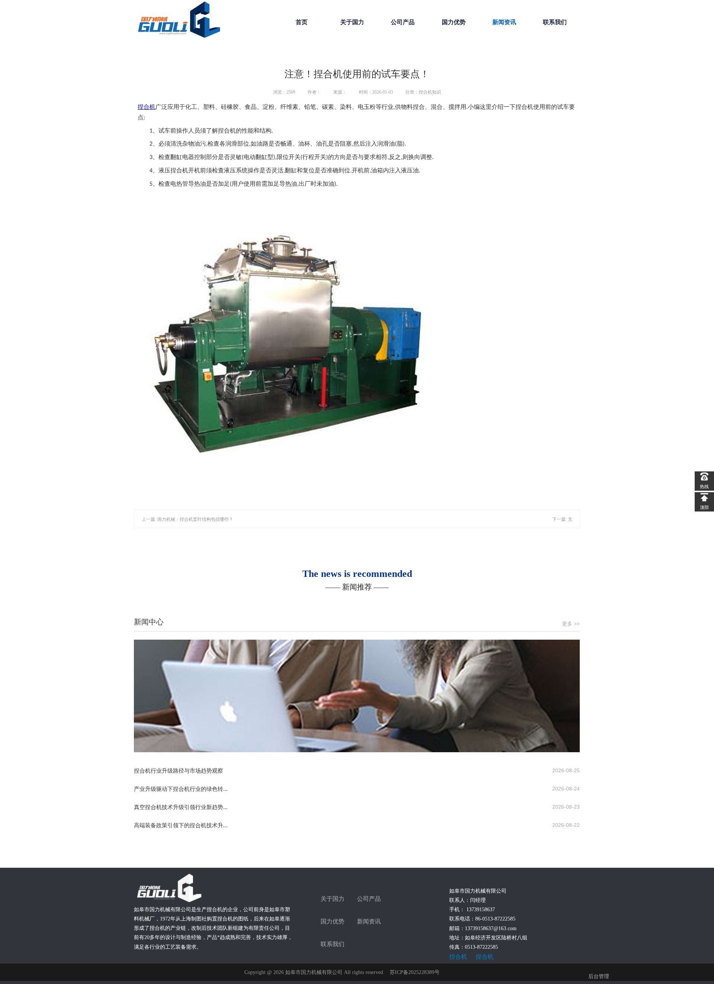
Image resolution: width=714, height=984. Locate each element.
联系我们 (555, 22)
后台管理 (598, 976)
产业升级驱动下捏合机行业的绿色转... (181, 789)
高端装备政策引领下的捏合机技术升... (181, 825)
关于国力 (352, 22)
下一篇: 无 (562, 519)
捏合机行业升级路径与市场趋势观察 (178, 770)
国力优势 (454, 22)
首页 (302, 22)
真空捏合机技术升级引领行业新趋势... (181, 807)
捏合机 (146, 107)
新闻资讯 (504, 22)
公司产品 (403, 22)
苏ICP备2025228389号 (415, 972)
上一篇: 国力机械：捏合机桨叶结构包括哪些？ (187, 519)
